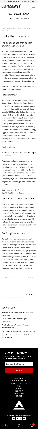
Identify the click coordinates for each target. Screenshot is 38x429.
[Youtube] (24, 418)
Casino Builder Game (31, 278)
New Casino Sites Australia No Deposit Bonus (19, 86)
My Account (6, 425)
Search (30, 294)
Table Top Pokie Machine (11, 89)
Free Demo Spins (8, 147)
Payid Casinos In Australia (8, 278)
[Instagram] (20, 418)
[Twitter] (17, 418)
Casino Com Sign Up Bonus (12, 190)
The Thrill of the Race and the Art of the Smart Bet (18, 331)
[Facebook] (13, 418)
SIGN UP (19, 370)
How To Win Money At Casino (13, 193)
